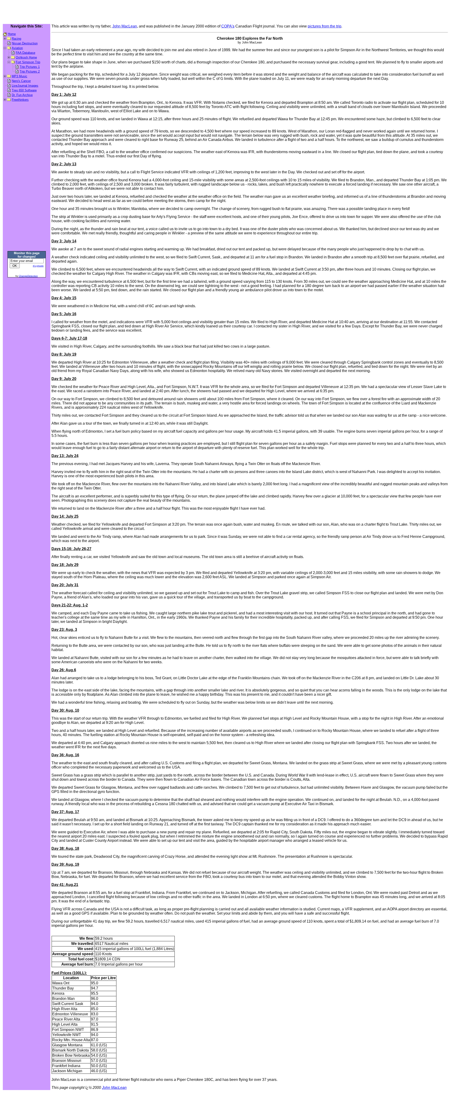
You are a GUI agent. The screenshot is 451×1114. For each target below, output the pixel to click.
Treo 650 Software (24, 90)
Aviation (17, 48)
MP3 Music (19, 76)
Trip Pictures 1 (30, 67)
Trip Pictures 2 (30, 71)
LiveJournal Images (25, 85)
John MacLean (124, 26)
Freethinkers (20, 99)
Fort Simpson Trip (28, 62)
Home (12, 34)
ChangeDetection (28, 276)
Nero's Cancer (21, 81)
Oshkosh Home (26, 57)
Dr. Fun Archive (22, 95)
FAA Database (25, 52)
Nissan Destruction (25, 43)
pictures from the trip (324, 26)
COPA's (227, 26)
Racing (16, 38)
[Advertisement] (225, 12)
